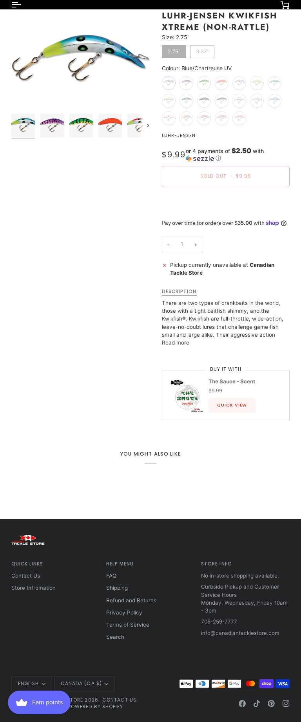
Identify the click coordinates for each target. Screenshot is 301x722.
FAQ (111, 575)
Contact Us (25, 575)
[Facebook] (242, 703)
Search (115, 637)
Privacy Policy (124, 612)
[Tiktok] (257, 703)
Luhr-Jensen (179, 136)
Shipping (117, 588)
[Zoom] (80, 60)
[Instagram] (286, 703)
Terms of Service (127, 625)
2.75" (174, 50)
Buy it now (226, 203)
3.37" (202, 50)
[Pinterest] (271, 703)
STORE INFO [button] (216, 564)
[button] (238, 154)
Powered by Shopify (95, 707)
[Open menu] (23, 4)
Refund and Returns (131, 600)
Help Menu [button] (120, 564)
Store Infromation (33, 588)
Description (179, 291)
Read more (175, 342)
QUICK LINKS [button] (27, 564)
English (28, 683)
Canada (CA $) (81, 683)
